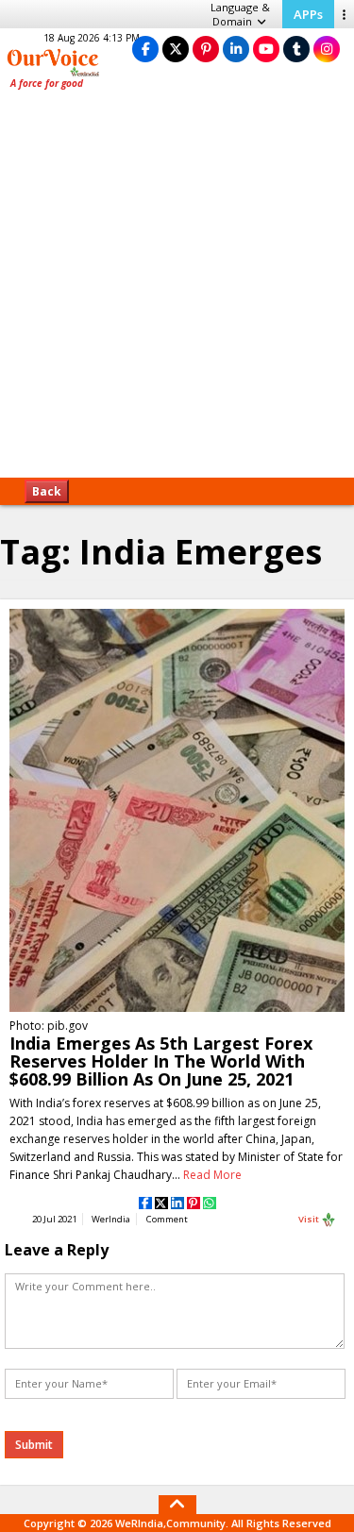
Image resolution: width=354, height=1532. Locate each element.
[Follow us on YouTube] (266, 49)
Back (46, 491)
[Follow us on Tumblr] (296, 49)
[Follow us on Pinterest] (206, 49)
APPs (308, 14)
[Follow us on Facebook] (145, 49)
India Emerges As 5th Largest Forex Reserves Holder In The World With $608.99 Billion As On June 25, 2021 (160, 1061)
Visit (309, 1219)
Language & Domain (240, 14)
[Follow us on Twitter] (175, 49)
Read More (212, 1175)
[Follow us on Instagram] (326, 49)
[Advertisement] (177, 290)
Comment (167, 1219)
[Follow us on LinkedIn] (236, 49)
